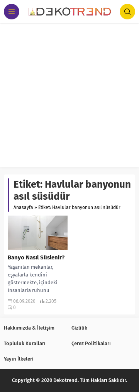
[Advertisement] (69, 97)
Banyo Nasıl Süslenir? (36, 257)
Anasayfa (23, 207)
